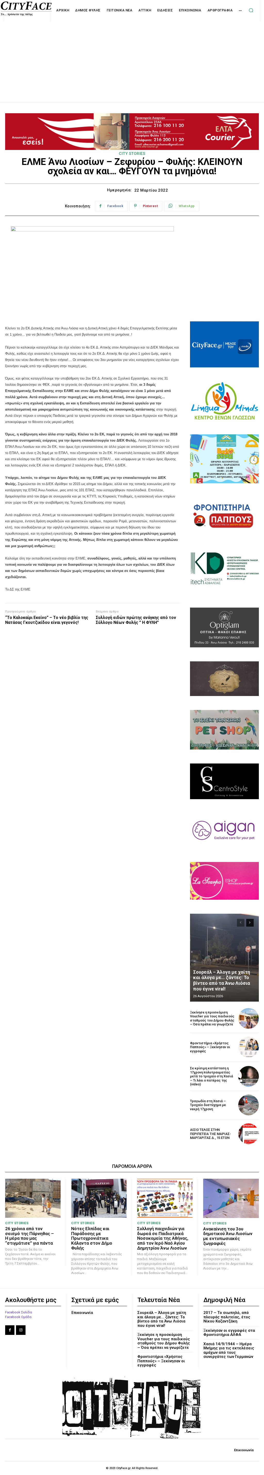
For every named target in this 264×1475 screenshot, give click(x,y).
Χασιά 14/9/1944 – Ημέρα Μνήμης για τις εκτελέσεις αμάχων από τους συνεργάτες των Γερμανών (228, 1350)
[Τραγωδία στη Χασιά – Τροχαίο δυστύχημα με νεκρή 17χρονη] (248, 1105)
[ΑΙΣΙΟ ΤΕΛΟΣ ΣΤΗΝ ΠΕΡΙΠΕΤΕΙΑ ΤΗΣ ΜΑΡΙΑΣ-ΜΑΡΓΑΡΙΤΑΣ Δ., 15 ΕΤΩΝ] (248, 1133)
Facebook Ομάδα (18, 1317)
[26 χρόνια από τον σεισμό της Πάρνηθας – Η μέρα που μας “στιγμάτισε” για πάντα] (33, 1198)
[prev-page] (240, 923)
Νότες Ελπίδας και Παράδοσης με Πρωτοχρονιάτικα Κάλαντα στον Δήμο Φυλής (91, 1238)
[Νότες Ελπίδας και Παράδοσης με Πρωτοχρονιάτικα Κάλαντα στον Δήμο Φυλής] (99, 1198)
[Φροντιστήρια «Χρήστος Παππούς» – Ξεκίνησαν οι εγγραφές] (248, 1047)
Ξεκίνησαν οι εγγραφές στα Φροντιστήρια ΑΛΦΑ (229, 1332)
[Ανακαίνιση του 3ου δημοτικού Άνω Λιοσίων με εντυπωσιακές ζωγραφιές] (231, 1198)
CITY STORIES (132, 153)
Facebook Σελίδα (18, 1312)
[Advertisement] (132, 56)
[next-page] (250, 923)
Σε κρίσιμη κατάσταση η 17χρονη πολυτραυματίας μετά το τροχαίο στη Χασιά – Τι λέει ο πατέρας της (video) (211, 1076)
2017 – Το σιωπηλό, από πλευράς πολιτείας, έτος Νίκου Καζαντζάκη (226, 1316)
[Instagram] (20, 1330)
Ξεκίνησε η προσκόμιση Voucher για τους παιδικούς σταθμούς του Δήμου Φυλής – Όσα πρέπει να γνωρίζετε (212, 1018)
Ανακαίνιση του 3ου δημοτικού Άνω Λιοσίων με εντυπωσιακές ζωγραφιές (227, 1236)
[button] (251, 10)
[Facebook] (9, 1330)
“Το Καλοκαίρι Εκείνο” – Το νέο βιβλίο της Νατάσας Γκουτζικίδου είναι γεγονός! (46, 620)
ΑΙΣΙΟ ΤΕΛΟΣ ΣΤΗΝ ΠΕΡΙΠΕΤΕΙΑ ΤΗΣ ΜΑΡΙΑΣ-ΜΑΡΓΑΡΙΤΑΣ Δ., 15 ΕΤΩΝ (210, 1134)
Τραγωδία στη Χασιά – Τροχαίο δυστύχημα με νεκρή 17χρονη (208, 1105)
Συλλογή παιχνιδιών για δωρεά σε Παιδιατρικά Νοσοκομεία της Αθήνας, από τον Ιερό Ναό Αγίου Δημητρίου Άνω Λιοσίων (162, 1238)
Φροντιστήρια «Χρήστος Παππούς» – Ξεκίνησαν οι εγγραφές (210, 1047)
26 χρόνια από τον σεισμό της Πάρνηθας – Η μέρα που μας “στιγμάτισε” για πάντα (29, 1236)
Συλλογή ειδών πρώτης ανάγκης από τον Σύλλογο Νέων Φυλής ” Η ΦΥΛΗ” (136, 620)
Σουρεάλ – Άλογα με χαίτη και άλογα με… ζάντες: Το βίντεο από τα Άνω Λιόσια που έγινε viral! (221, 980)
